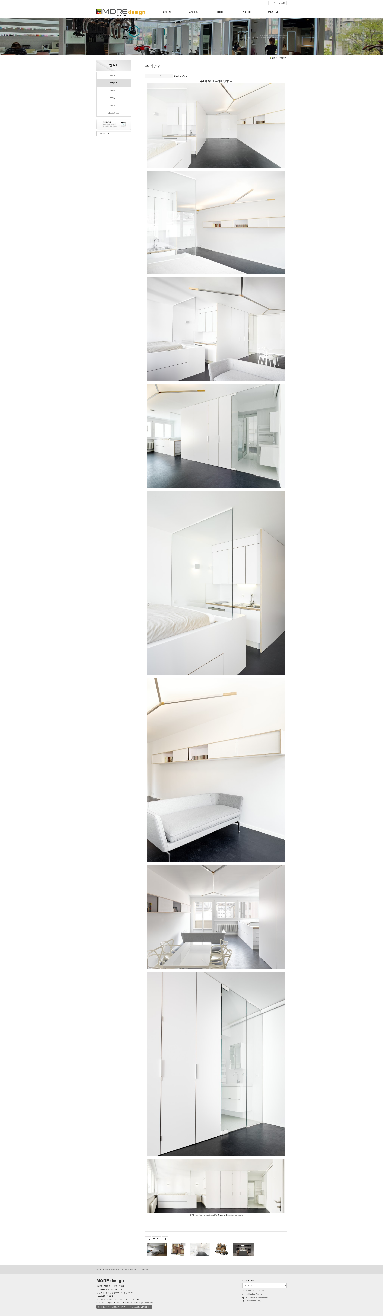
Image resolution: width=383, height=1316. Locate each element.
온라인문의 (273, 12)
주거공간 (113, 83)
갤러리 (220, 12)
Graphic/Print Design (254, 1301)
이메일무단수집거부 (130, 1269)
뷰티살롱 (113, 98)
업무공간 (113, 75)
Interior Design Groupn (255, 1291)
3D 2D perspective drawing (257, 1297)
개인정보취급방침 (112, 1269)
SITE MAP (145, 1269)
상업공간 (113, 90)
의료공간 (113, 105)
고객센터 (246, 12)
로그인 (273, 3)
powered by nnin (147, 1303)
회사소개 (167, 12)
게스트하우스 (113, 113)
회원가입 (282, 3)
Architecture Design (254, 1294)
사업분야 (193, 12)
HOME (99, 1269)
